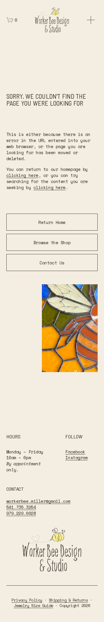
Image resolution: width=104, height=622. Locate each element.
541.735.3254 (21, 507)
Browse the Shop (52, 242)
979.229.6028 (21, 513)
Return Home (52, 222)
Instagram (76, 458)
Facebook (75, 452)
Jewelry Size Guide (33, 605)
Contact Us (52, 262)
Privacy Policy (27, 600)
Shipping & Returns (68, 600)
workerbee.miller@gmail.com (38, 501)
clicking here (22, 175)
